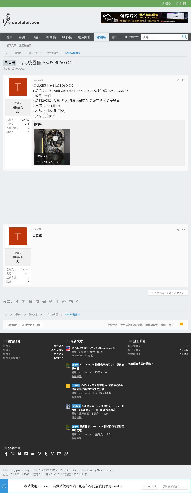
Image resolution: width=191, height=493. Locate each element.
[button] (28, 37)
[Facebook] (186, 472)
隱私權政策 (151, 324)
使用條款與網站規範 (131, 324)
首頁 (171, 324)
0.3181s (57, 474)
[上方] (177, 325)
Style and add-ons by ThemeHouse (92, 470)
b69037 (58, 358)
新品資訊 (77, 376)
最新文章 (77, 341)
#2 (183, 230)
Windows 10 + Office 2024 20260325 (93, 347)
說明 (163, 324)
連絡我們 (112, 324)
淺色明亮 (12, 325)
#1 (183, 80)
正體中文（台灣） (31, 325)
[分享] (178, 80)
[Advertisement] (95, 197)
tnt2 (8, 68)
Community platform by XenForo (36, 470)
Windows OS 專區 (82, 355)
